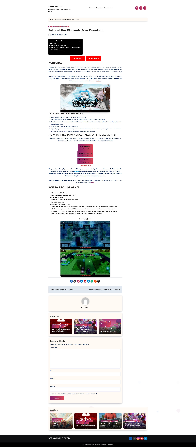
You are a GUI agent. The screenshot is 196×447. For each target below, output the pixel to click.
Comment (53, 347)
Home (91, 8)
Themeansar (110, 444)
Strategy (103, 321)
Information (108, 8)
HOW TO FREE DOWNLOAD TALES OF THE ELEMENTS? (66, 47)
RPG (50, 26)
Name (52, 371)
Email (52, 378)
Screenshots (56, 52)
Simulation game (81, 325)
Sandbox (115, 421)
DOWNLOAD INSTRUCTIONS (58, 45)
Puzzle (62, 326)
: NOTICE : (55, 49)
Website (52, 386)
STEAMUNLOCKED (55, 6)
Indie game (55, 326)
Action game (56, 26)
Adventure (65, 26)
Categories (98, 8)
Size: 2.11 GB (85, 154)
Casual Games (56, 324)
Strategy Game (105, 326)
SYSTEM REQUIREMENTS (58, 51)
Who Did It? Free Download (61, 329)
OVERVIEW (53, 43)
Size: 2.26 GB (85, 147)
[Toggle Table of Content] (79, 41)
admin (54, 34)
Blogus (103, 444)
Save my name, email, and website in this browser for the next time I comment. (74, 394)
